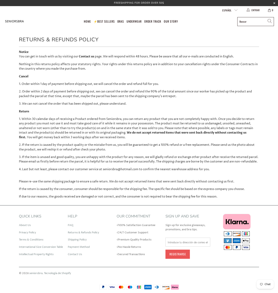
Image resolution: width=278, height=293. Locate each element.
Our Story (171, 21)
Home (87, 21)
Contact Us (75, 254)
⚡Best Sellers (104, 21)
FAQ (70, 225)
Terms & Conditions (31, 239)
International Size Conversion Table (41, 247)
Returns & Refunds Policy (83, 232)
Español (227, 10)
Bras (120, 21)
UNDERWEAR (134, 21)
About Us (25, 225)
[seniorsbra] (14, 21)
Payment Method (79, 247)
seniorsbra (36, 273)
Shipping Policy (77, 239)
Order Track (152, 21)
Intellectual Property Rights (36, 254)
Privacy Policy (27, 232)
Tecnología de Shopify (57, 273)
